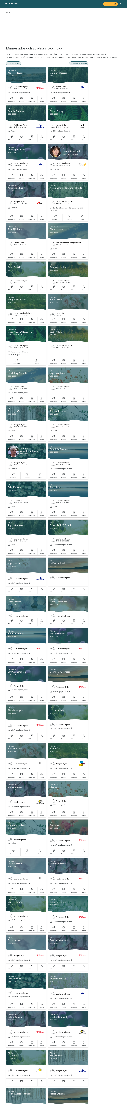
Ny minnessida (108, 4)
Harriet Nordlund (71, 151)
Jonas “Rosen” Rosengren (20, 331)
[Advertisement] (63, 28)
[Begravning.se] (53, 3)
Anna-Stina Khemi (29, 450)
